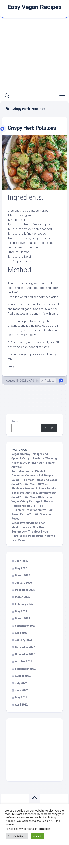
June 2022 (21, 690)
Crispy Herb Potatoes (32, 128)
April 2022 (21, 704)
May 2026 (21, 568)
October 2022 (23, 661)
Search (16, 421)
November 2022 (25, 654)
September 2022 (25, 668)
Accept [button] (37, 836)
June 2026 (21, 561)
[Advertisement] (34, 54)
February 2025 (24, 604)
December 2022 (25, 647)
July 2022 (21, 683)
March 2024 (22, 618)
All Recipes (47, 380)
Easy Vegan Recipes (35, 7)
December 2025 (25, 589)
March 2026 (22, 575)
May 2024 (21, 611)
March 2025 (22, 597)
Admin (34, 380)
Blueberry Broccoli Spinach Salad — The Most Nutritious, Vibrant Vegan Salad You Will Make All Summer (34, 493)
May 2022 (21, 697)
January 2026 (23, 582)
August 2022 (23, 675)
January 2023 (23, 640)
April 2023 (21, 632)
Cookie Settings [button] (17, 836)
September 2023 (25, 625)
